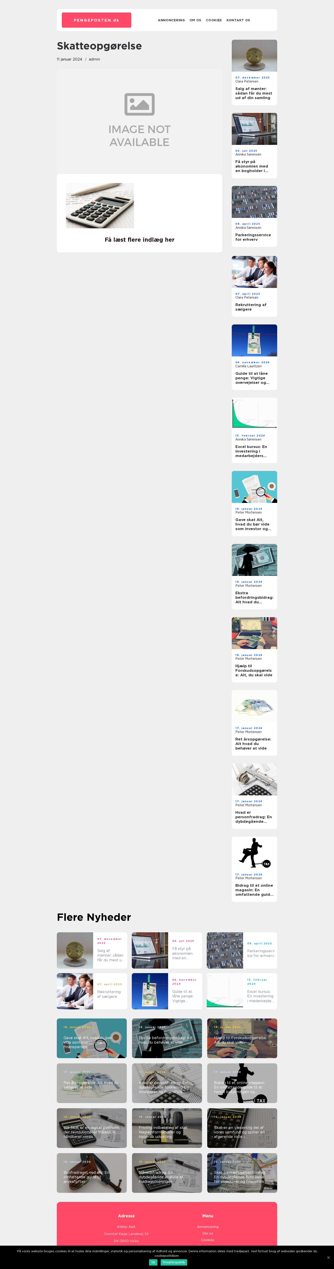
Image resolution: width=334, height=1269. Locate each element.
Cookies (214, 20)
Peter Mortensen (248, 512)
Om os (195, 20)
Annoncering (171, 20)
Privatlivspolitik (174, 1262)
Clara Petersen (246, 81)
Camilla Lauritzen (248, 366)
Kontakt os (238, 20)
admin (94, 59)
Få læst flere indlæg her (139, 239)
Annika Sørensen (248, 154)
